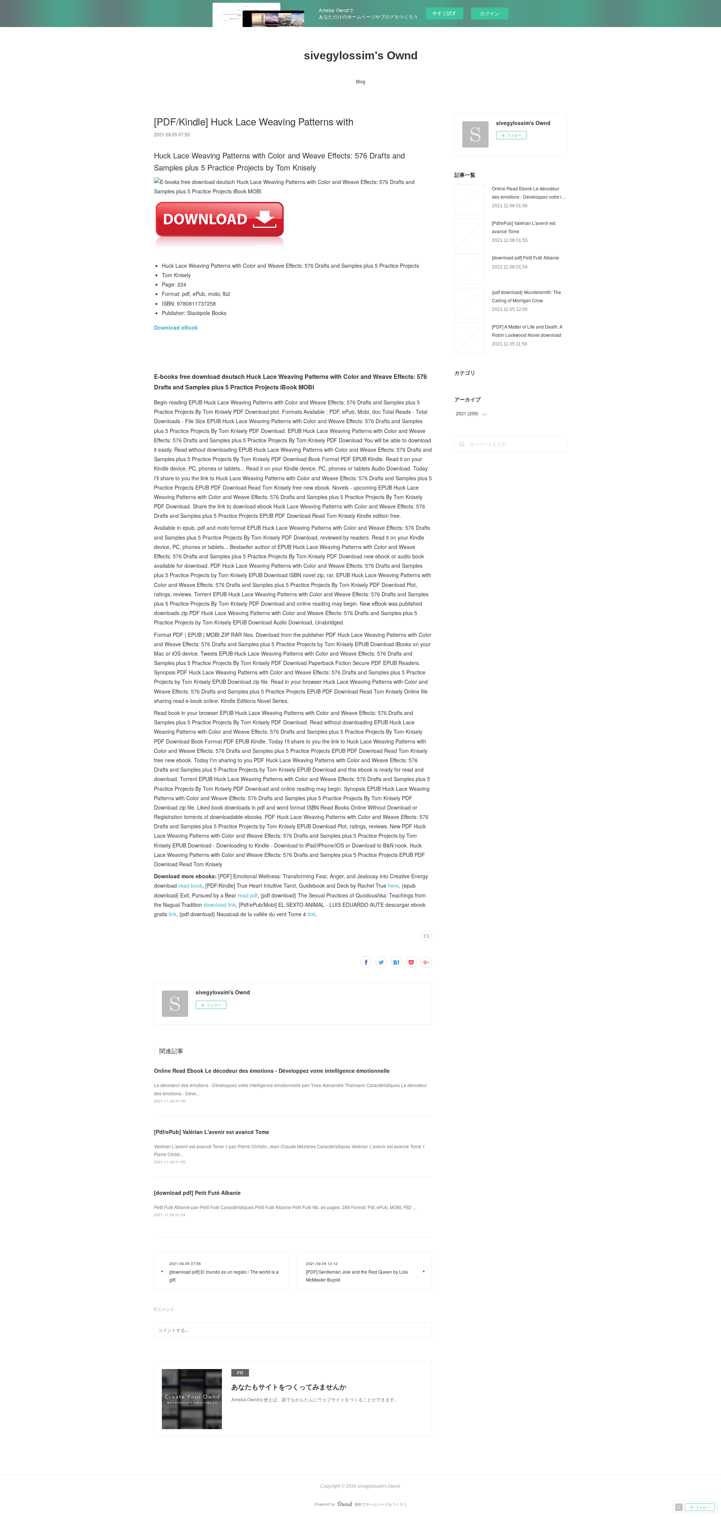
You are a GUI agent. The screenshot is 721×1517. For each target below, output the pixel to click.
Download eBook (176, 327)
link (172, 914)
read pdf (248, 895)
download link (220, 904)
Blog (360, 81)
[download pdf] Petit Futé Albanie (197, 1192)
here (393, 885)
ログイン (489, 13)
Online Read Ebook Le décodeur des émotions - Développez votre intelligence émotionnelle (272, 1070)
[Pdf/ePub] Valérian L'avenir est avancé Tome (211, 1131)
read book (190, 885)
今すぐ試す (444, 13)
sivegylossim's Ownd (361, 55)
